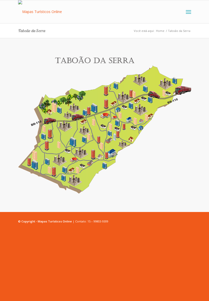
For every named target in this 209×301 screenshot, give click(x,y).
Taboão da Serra (31, 30)
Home (160, 31)
